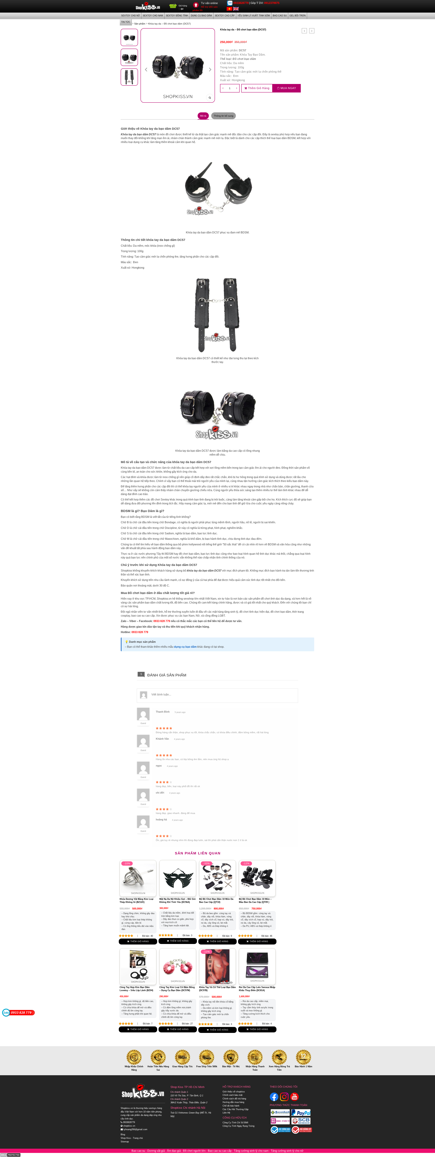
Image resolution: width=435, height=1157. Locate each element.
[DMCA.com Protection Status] (10, 1154)
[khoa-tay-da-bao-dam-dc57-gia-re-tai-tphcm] (129, 57)
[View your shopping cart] (173, 7)
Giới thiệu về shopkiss (234, 1091)
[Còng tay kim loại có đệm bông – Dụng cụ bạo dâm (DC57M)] (177, 966)
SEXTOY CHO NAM (153, 15)
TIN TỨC (125, 22)
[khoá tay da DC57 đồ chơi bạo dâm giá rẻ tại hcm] (129, 37)
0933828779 (241, 3)
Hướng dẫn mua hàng (233, 1102)
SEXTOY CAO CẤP (225, 15)
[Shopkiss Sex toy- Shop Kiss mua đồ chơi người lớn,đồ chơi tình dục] (148, 6)
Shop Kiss (126, 1138)
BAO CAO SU (280, 15)
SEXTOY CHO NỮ (130, 15)
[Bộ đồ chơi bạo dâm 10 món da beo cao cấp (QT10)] (217, 878)
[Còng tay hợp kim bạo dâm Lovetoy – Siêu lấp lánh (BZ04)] (138, 966)
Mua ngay (288, 88)
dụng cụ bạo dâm (185, 646)
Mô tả (203, 115)
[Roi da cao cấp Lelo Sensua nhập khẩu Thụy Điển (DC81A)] (257, 966)
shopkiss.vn (129, 1126)
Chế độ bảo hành (231, 1105)
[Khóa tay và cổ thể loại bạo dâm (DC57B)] (217, 966)
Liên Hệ (226, 1112)
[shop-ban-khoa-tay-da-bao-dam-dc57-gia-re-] (129, 77)
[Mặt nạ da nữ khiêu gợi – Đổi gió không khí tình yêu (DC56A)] (177, 878)
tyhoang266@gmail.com (135, 1129)
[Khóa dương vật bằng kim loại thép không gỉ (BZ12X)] (138, 878)
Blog (123, 1134)
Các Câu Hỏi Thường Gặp (235, 1109)
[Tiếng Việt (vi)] (229, 8)
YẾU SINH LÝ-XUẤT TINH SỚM (254, 15)
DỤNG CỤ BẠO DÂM (201, 15)
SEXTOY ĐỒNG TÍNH (177, 15)
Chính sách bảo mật (232, 1095)
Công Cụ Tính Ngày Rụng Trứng (238, 1126)
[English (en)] (236, 8)
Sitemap (125, 1141)
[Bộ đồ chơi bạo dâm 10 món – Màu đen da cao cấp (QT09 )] (257, 878)
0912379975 (271, 3)
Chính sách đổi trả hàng (234, 1098)
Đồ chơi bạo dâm (244, 58)
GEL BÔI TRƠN (298, 15)
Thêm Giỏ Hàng (258, 88)
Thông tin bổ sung (223, 115)
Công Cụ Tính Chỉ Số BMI (235, 1122)
